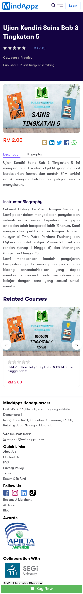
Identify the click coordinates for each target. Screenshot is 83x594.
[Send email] (44, 143)
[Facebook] (6, 494)
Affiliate (8, 505)
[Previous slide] (6, 345)
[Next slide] (77, 345)
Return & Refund (14, 479)
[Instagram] (15, 494)
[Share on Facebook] (66, 143)
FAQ (6, 462)
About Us (9, 451)
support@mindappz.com (25, 439)
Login (73, 6)
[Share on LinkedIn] (51, 143)
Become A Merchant (17, 500)
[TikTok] (33, 494)
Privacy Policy (13, 468)
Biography (34, 154)
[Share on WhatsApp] (74, 143)
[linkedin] (24, 494)
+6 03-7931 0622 (18, 434)
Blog (6, 510)
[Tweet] (59, 143)
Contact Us (11, 457)
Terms (7, 473)
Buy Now (43, 588)
